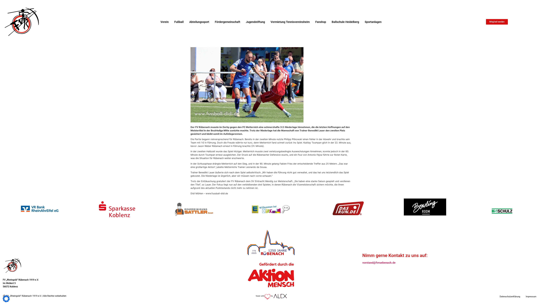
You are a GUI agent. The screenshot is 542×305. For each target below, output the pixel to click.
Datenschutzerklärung (510, 296)
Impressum (531, 296)
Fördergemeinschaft (227, 22)
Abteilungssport (199, 22)
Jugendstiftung (255, 22)
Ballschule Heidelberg (345, 22)
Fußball (179, 22)
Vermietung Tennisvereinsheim (290, 22)
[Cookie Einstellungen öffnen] (6, 301)
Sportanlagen (373, 22)
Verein (164, 22)
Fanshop (320, 22)
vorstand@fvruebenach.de (378, 262)
